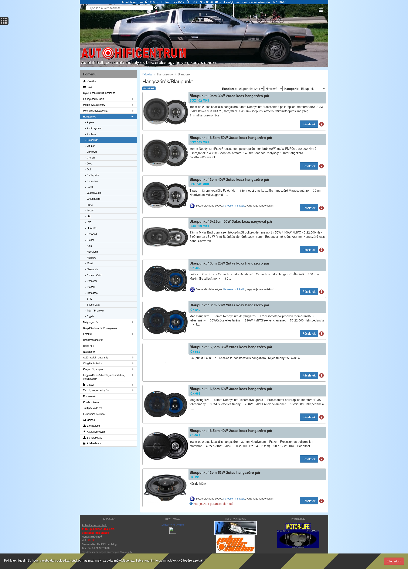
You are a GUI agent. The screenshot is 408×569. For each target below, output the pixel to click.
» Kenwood (91, 234)
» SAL (88, 298)
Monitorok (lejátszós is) (95, 110)
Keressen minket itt (234, 205)
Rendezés (229, 88)
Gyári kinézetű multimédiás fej (99, 93)
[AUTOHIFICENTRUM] (172, 530)
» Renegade (91, 292)
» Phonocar (91, 281)
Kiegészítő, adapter (93, 369)
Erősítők (87, 333)
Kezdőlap (91, 81)
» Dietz (88, 163)
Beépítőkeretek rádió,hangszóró (100, 328)
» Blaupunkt (91, 140)
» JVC (88, 222)
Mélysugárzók (90, 322)
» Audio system (93, 128)
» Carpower (91, 151)
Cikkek (90, 384)
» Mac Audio (91, 251)
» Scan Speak (92, 304)
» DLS (88, 169)
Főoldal (147, 74)
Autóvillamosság (95, 431)
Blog (89, 87)
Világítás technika (92, 363)
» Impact (89, 210)
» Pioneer (90, 287)
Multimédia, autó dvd (94, 104)
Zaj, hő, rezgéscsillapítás (96, 390)
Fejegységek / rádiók (94, 98)
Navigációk (89, 351)
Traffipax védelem (92, 408)
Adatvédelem (93, 443)
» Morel (89, 263)
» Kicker (89, 240)
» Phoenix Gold (93, 275)
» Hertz (89, 204)
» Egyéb (89, 316)
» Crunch (90, 157)
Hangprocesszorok (93, 339)
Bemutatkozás (94, 437)
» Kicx (88, 245)
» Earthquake (92, 175)
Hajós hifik (88, 345)
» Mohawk (90, 257)
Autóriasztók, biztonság (95, 357)
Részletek (309, 124)
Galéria (90, 420)
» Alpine (89, 122)
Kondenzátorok (91, 402)
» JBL (88, 216)
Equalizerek (89, 396)
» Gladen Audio (93, 192)
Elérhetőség (93, 425)
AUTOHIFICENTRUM (172, 525)
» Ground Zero (92, 198)
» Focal (89, 187)
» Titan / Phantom (94, 310)
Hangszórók (89, 116)
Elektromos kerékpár (94, 414)
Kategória (291, 88)
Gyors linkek (148, 88)
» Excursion (91, 181)
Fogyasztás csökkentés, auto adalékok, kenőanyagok (104, 376)
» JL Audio (90, 228)
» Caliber (90, 145)
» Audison (90, 134)
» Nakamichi (91, 269)
